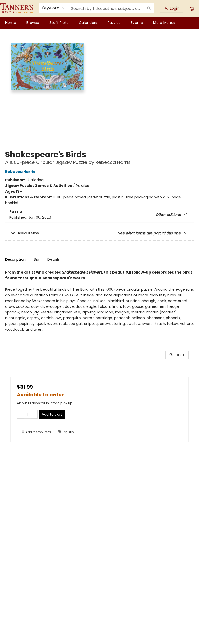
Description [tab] (15, 259)
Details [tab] (53, 259)
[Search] (149, 8)
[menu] (99, 23)
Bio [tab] (36, 259)
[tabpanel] (99, 306)
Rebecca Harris (20, 171)
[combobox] (53, 8)
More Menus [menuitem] (164, 22)
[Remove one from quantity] (20, 414)
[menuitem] (10, 23)
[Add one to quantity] (34, 414)
